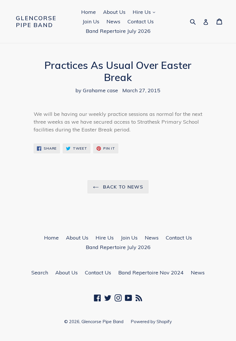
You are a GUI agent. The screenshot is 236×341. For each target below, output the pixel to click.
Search (39, 272)
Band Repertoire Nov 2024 (151, 272)
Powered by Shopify (151, 321)
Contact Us (140, 21)
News (113, 21)
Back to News (122, 187)
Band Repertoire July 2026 (118, 31)
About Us (114, 12)
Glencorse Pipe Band (36, 22)
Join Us (91, 21)
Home (88, 12)
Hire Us (145, 11)
